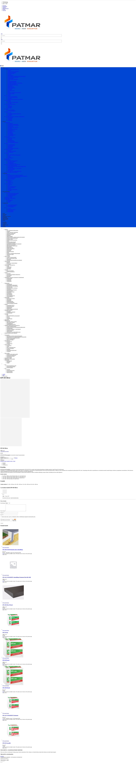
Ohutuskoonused (10, 167)
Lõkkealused (9, 267)
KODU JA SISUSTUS (6, 191)
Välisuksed (9, 190)
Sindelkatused (10, 147)
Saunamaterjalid (10, 132)
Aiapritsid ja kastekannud (12, 72)
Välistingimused (10, 182)
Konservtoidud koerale (11, 209)
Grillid (9, 105)
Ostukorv (4, 215)
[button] (1, 33)
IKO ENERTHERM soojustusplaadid (13, 315)
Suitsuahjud (9, 268)
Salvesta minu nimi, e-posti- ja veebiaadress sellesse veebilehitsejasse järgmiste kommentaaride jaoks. (18, 516)
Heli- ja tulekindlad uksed (12, 186)
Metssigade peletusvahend (11, 244)
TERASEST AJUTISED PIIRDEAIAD (14, 171)
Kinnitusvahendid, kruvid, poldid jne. (11, 172)
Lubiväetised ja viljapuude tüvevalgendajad (14, 243)
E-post (1, 514)
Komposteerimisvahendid (12, 82)
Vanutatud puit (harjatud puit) (12, 129)
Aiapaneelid (10, 98)
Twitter (5, 461)
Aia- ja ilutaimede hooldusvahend (13, 69)
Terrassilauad (10, 128)
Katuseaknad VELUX (11, 144)
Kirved (9, 80)
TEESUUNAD (10, 170)
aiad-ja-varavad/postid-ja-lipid (13, 97)
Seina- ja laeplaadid (11, 178)
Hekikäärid (9, 74)
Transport (4, 7)
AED (3, 67)
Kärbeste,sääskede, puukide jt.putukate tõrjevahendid (16, 76)
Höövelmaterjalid (10, 290)
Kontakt (4, 9)
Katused (6, 143)
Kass (6, 203)
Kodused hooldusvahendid (12, 81)
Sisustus (6, 111)
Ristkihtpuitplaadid (11, 140)
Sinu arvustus (3, 510)
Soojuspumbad (10, 196)
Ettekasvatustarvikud (11, 73)
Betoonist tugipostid (11, 109)
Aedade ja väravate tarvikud (12, 96)
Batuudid (9, 101)
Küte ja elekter (7, 192)
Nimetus (2, 512)
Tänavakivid (7, 158)
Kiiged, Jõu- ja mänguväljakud (13, 102)
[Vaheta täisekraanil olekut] (1, 761)
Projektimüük (5, 6)
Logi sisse (4, 10)
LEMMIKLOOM (6, 363)
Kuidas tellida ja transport (7, 216)
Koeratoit (9, 208)
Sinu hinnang (3, 503)
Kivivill (9, 155)
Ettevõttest (4, 5)
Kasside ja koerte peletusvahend (13, 77)
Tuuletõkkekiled (10, 152)
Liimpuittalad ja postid (10, 291)
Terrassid (6, 108)
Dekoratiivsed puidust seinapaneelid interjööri (15, 175)
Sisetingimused (10, 180)
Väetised (9, 94)
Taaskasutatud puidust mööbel (10, 198)
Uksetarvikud (10, 184)
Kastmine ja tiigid (10, 78)
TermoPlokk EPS (10, 162)
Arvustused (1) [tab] (5, 464)
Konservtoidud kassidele (12, 205)
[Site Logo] (23, 32)
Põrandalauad (10, 131)
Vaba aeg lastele (8, 100)
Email (14, 461)
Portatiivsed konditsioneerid (12, 194)
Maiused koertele (10, 211)
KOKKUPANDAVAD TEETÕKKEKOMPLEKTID (17, 166)
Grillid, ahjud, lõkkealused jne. (10, 104)
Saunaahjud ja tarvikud (11, 195)
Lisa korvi (2, 460)
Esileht (4, 213)
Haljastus (6, 68)
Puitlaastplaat (10, 139)
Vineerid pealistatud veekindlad (13, 142)
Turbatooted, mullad (11, 93)
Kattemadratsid (10, 200)
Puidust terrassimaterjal (11, 110)
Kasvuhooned (10, 114)
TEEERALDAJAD (11, 169)
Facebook (2, 461)
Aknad (9, 185)
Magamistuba (7, 199)
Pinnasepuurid (10, 88)
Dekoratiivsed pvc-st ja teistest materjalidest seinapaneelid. (17, 176)
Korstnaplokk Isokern (11, 145)
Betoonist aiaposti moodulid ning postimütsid (15, 99)
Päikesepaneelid (10, 146)
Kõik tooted (4, 214)
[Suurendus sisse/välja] (0, 761)
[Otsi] (1, 38)
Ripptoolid (9, 115)
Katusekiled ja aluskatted (12, 151)
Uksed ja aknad (7, 183)
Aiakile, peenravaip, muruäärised (13, 71)
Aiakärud (9, 70)
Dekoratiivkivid (7, 179)
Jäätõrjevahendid (10, 75)
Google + (11, 461)
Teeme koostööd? (5, 219)
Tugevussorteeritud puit (11, 134)
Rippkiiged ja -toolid (8, 197)
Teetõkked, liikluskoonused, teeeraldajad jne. (12, 164)
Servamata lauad (10, 126)
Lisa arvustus (6, 451)
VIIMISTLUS (5, 173)
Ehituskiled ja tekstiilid (9, 149)
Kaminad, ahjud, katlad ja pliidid (13, 193)
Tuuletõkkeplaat (10, 157)
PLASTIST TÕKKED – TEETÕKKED (14, 168)
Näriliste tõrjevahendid (11, 87)
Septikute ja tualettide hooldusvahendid (14, 92)
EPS (7, 314)
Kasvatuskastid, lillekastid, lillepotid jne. (14, 113)
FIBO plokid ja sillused (11, 161)
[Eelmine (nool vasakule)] (0, 762)
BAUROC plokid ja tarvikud (12, 160)
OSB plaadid (10, 138)
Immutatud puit (10, 123)
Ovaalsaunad (10, 118)
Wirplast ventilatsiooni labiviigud (13, 148)
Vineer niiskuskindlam (11, 141)
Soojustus (6, 313)
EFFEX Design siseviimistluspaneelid (13, 337)
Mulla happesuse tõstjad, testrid (13, 84)
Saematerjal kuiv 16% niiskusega (13, 125)
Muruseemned (10, 85)
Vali (3, 553)
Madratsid (8, 361)
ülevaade (2, 451)
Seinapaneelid (7, 174)
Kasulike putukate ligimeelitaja (13, 79)
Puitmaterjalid (7, 122)
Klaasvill (9, 156)
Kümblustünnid (10, 117)
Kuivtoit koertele (10, 210)
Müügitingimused (5, 8)
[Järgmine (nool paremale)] (1, 762)
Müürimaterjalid (8, 159)
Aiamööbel (9, 112)
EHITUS (4, 121)
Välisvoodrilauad (10, 135)
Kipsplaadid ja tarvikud (11, 137)
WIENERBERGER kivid (12, 163)
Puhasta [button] (16, 457)
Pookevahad (10, 89)
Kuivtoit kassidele (11, 206)
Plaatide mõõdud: (3, 457)
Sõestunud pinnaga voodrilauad (13, 127)
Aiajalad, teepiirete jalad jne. (12, 165)
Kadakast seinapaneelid (11, 338)
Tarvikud (9, 181)
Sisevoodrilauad (10, 133)
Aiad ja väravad (8, 95)
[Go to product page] (69, 537)
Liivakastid (9, 103)
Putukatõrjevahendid (11, 90)
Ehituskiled (9, 150)
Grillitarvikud (9, 266)
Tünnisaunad (10, 119)
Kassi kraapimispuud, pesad (12, 204)
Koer (6, 207)
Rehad (9, 91)
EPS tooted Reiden (6, 547)
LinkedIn (8, 461)
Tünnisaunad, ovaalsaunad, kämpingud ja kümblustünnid (14, 116)
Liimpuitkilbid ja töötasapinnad (13, 124)
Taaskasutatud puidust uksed (12, 189)
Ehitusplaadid (7, 136)
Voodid (8, 362)
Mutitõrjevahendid (11, 86)
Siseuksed (9, 188)
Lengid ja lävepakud (11, 187)
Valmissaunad (10, 120)
